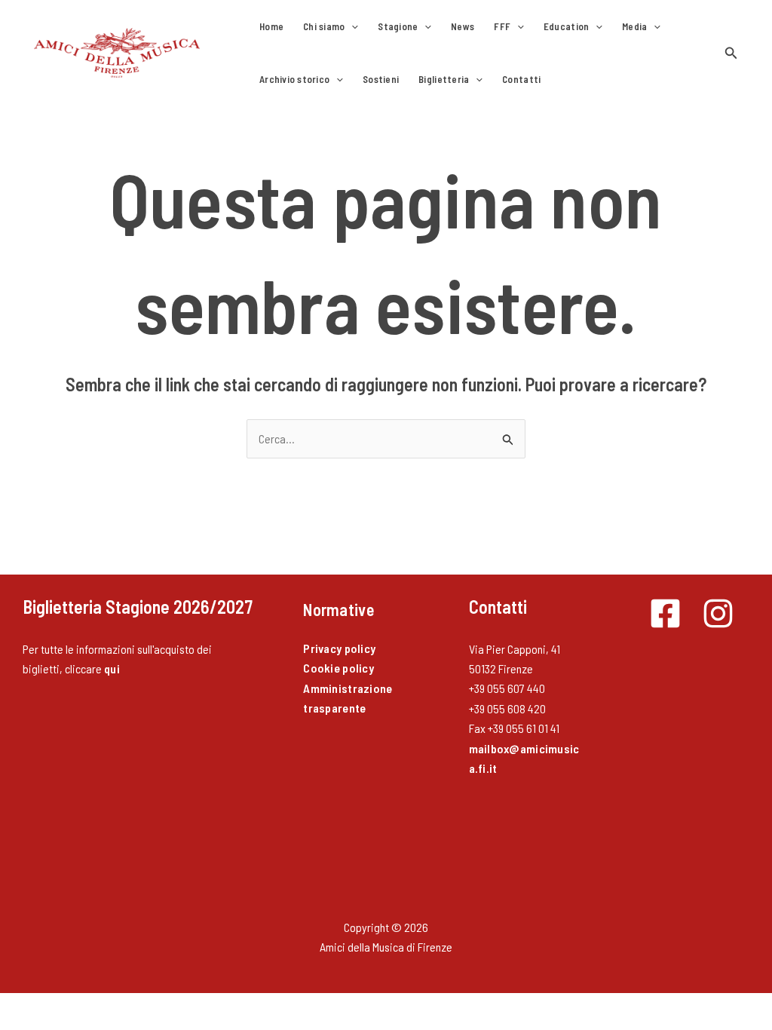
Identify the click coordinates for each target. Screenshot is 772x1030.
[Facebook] (665, 613)
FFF (502, 26)
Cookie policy (338, 668)
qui (112, 668)
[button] (351, 26)
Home (271, 26)
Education (566, 26)
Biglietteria (443, 79)
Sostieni (381, 79)
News (462, 26)
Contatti (521, 79)
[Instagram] (718, 613)
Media (634, 26)
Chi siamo (324, 26)
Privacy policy (339, 648)
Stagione (398, 26)
